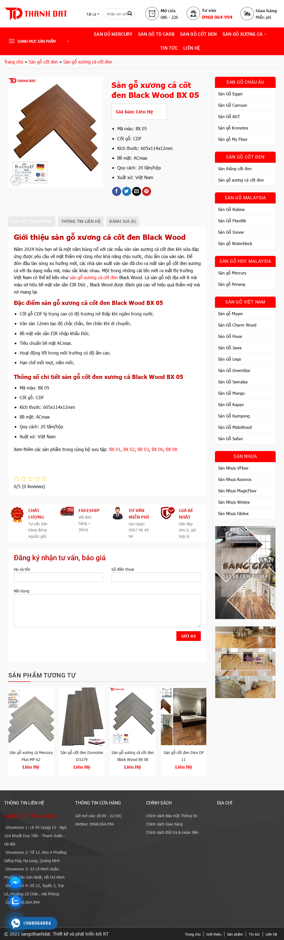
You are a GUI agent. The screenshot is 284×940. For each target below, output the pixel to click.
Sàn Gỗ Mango (231, 393)
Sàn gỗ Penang (231, 284)
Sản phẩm (235, 934)
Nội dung (21, 590)
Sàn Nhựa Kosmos (235, 479)
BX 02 (129, 449)
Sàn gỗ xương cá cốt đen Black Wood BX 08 (132, 756)
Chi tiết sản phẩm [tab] (31, 221)
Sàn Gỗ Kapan (231, 404)
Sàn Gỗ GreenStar (234, 370)
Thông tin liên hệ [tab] (80, 221)
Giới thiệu (213, 934)
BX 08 (171, 449)
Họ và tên (22, 569)
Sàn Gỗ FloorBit (232, 220)
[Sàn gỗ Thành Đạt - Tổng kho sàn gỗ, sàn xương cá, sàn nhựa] (39, 13)
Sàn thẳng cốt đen (235, 168)
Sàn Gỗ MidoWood (235, 427)
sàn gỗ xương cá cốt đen (94, 277)
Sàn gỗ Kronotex (233, 128)
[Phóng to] (15, 180)
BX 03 (143, 449)
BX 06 (157, 449)
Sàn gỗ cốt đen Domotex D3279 (81, 756)
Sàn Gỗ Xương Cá (242, 34)
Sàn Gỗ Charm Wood (237, 325)
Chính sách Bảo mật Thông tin (171, 815)
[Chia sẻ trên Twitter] (126, 191)
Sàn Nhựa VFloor (233, 468)
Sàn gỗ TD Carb (156, 34)
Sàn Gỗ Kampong (234, 416)
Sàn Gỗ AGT (229, 116)
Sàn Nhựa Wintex (234, 502)
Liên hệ (191, 48)
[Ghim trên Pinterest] (146, 191)
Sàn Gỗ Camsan (232, 105)
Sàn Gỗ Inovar (231, 232)
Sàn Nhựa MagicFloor (237, 490)
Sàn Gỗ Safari (230, 438)
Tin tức (254, 934)
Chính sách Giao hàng (164, 824)
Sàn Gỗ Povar (230, 336)
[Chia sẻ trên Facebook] (116, 191)
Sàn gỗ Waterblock (235, 243)
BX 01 (115, 449)
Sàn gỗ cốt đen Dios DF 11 (184, 756)
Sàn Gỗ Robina (231, 209)
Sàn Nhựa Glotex (233, 513)
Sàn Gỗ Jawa (230, 347)
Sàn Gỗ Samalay (233, 381)
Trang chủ (13, 62)
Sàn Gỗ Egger (230, 93)
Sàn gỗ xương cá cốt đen (87, 62)
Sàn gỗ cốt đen (198, 34)
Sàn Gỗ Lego (229, 359)
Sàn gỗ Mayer (230, 313)
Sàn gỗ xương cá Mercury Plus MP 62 (31, 756)
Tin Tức (169, 48)
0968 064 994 (217, 17)
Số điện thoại (122, 569)
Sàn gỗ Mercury (113, 34)
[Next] (206, 734)
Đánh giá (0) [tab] (122, 221)
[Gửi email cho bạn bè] (136, 191)
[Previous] (8, 734)
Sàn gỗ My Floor (232, 139)
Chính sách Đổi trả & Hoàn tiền (172, 832)
